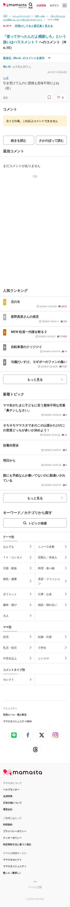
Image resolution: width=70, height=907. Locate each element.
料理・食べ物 (46, 568)
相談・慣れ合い (47, 605)
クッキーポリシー (12, 837)
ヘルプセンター (11, 789)
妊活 (6, 637)
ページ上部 (35, 887)
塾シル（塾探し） (12, 873)
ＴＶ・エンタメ (12, 557)
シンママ (43, 658)
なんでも (8, 546)
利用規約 (7, 824)
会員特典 (7, 796)
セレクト (8, 679)
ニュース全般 (46, 546)
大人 (6, 616)
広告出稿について (12, 802)
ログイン (54, 5)
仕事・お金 (45, 594)
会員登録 (41, 5)
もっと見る (35, 379)
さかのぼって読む (51, 140)
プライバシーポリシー (14, 831)
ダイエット (10, 594)
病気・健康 (10, 579)
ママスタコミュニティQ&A (17, 721)
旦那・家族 (10, 568)
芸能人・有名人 (47, 557)
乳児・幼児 (10, 647)
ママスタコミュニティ (14, 866)
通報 (5, 97)
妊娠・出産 (45, 637)
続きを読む (18, 140)
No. (7, 66)
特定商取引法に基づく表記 (17, 844)
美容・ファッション (49, 581)
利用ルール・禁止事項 (14, 714)
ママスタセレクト (12, 859)
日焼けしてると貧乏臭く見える (34, 26)
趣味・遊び (10, 605)
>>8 (5, 78)
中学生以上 (10, 658)
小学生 (42, 647)
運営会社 (7, 809)
